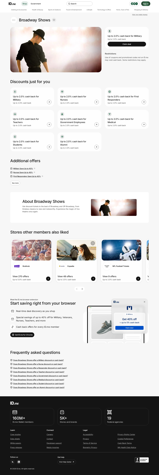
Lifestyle (89, 10)
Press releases (16, 447)
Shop (24, 4)
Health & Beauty (37, 10)
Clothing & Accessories (19, 10)
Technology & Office (104, 10)
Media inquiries (53, 447)
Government (36, 4)
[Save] (48, 243)
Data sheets (15, 439)
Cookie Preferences (125, 439)
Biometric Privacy (90, 447)
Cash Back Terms (125, 443)
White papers (15, 443)
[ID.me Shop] (14, 3)
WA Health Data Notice (127, 447)
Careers (50, 434)
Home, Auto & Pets (122, 10)
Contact (50, 439)
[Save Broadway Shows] (54, 20)
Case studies (15, 434)
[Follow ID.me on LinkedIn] (19, 462)
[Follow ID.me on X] (12, 462)
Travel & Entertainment (74, 10)
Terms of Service (90, 443)
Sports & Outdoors (54, 10)
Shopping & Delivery (141, 10)
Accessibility (88, 434)
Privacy (86, 439)
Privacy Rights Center (126, 434)
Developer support (54, 443)
